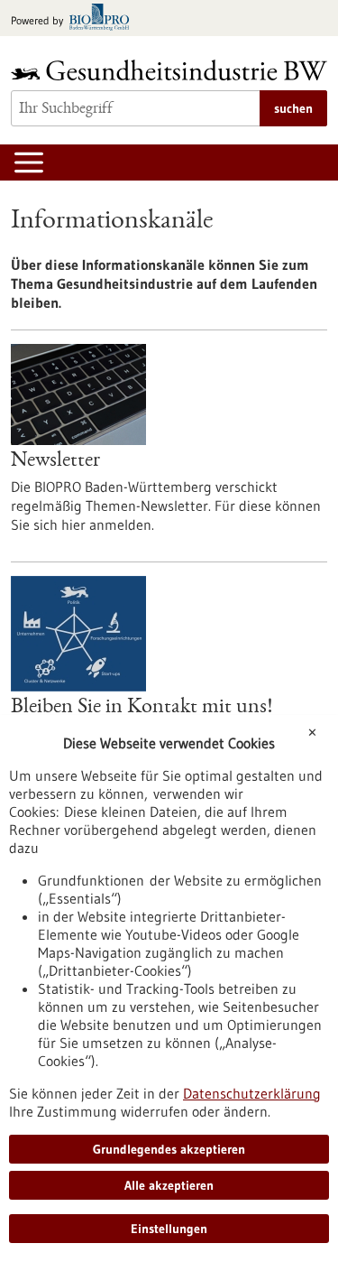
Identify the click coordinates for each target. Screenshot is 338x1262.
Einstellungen (169, 1228)
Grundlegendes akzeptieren (169, 1149)
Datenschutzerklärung (252, 1093)
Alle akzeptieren (169, 1185)
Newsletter (55, 461)
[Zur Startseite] (169, 70)
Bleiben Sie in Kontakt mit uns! (141, 708)
